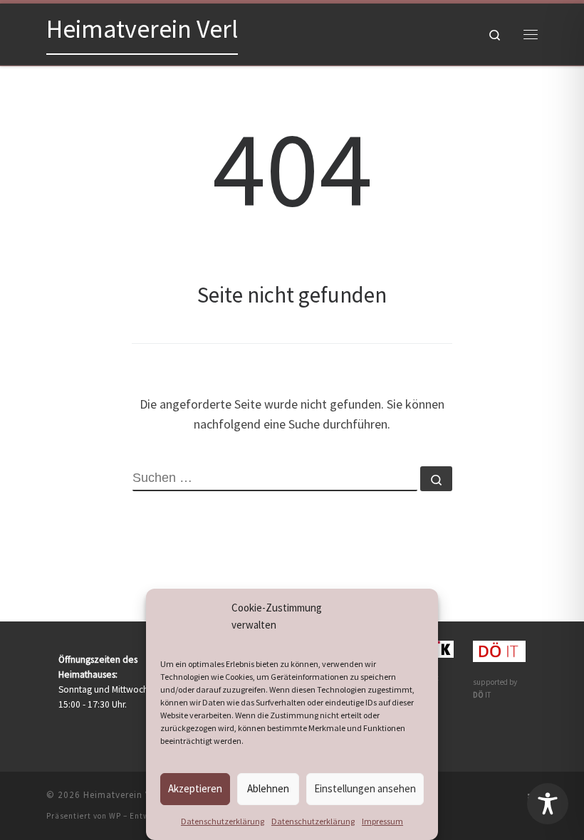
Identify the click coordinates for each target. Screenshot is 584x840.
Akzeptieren (195, 788)
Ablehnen (268, 788)
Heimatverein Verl (122, 795)
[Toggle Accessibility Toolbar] (548, 804)
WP (115, 816)
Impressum (382, 821)
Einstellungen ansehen (365, 788)
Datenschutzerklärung (222, 821)
